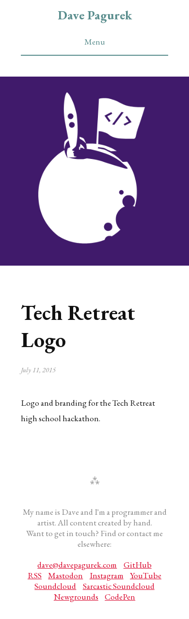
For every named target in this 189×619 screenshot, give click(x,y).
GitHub (138, 564)
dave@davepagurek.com (77, 564)
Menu (94, 41)
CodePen (120, 596)
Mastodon (65, 575)
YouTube (145, 575)
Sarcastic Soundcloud (119, 586)
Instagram (107, 575)
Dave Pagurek (95, 15)
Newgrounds (76, 596)
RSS (35, 575)
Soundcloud (55, 586)
